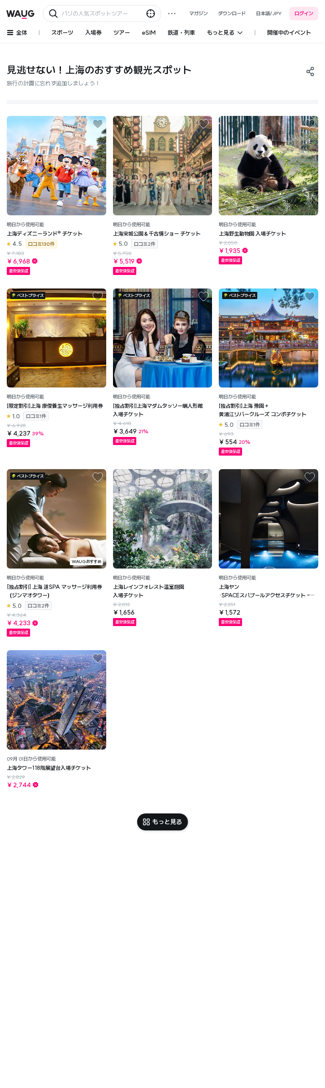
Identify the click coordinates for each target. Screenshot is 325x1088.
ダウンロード (232, 13)
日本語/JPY (269, 13)
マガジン (198, 13)
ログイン (304, 13)
